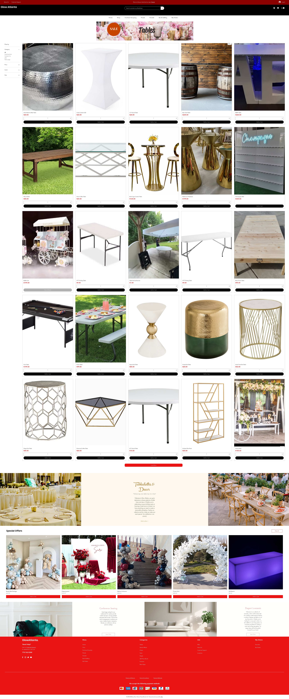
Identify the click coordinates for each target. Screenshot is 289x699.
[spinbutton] (48, 118)
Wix (162, 696)
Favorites (257, 644)
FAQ (198, 644)
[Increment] (71, 118)
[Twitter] (28, 657)
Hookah (84, 655)
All (5, 52)
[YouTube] (31, 657)
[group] (144, 566)
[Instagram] (25, 657)
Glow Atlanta (9, 7)
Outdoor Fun (8, 56)
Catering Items (8, 54)
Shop (84, 647)
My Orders (85, 661)
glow (6, 57)
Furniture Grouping (87, 650)
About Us (199, 647)
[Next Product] (285, 562)
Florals (84, 653)
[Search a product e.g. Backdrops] (162, 8)
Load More (153, 465)
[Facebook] (23, 657)
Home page (7, 59)
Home (84, 644)
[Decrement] (25, 118)
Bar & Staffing (86, 658)
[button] (283, 8)
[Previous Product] (4, 562)
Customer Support (31, 647)
